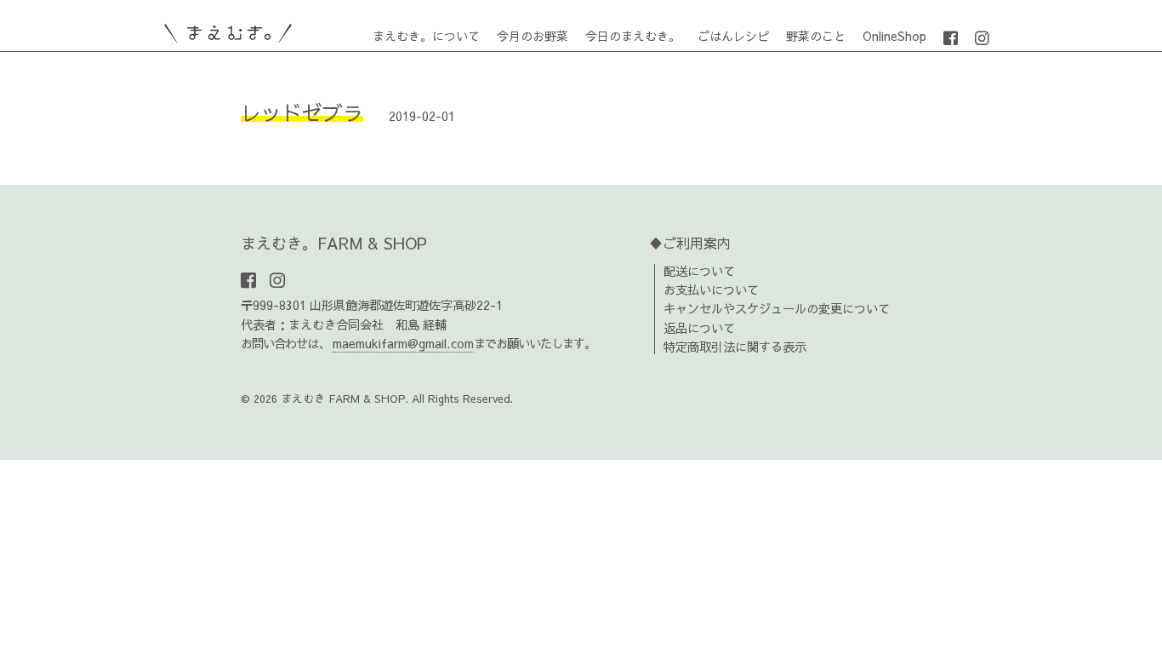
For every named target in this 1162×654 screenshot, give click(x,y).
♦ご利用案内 (690, 242)
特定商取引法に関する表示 (735, 346)
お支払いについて (711, 289)
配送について (699, 270)
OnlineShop (894, 35)
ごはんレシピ (733, 35)
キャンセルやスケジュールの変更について (777, 308)
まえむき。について (426, 35)
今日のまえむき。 (633, 35)
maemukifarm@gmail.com (403, 343)
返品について (699, 327)
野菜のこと (816, 35)
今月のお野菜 (532, 35)
